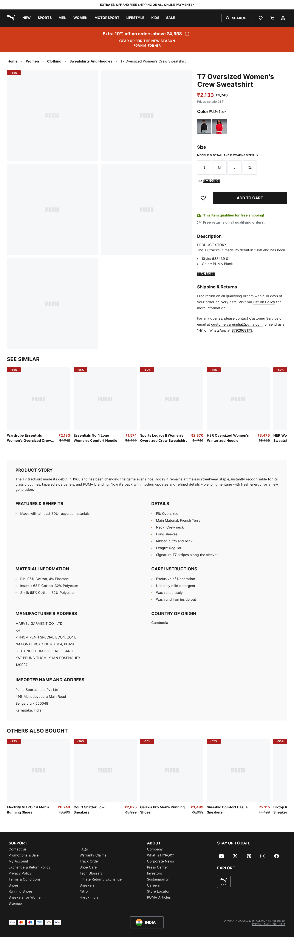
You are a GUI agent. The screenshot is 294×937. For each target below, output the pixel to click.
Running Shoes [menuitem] (20, 891)
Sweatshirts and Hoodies (91, 61)
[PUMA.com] (10, 18)
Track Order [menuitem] (89, 861)
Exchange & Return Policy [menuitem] (29, 867)
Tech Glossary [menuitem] (91, 873)
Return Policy (264, 302)
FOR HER (154, 45)
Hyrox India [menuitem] (89, 897)
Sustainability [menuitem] (158, 879)
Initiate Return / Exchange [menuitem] (101, 879)
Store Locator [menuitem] (158, 891)
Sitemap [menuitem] (15, 903)
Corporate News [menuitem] (160, 861)
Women (32, 61)
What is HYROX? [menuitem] (160, 855)
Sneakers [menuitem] (87, 885)
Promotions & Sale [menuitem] (24, 855)
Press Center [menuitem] (157, 867)
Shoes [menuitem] (14, 885)
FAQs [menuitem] (84, 849)
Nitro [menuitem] (84, 891)
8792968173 (242, 330)
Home (13, 61)
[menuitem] (26, 18)
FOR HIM (140, 45)
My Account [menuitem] (18, 861)
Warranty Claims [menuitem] (93, 855)
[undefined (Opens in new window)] (224, 881)
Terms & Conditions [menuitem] (24, 879)
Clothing (54, 61)
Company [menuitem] (155, 849)
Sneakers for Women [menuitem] (25, 897)
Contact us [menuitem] (17, 849)
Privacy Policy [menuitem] (20, 873)
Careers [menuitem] (153, 885)
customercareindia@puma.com (237, 324)
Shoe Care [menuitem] (88, 867)
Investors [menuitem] (154, 873)
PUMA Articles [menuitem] (159, 897)
